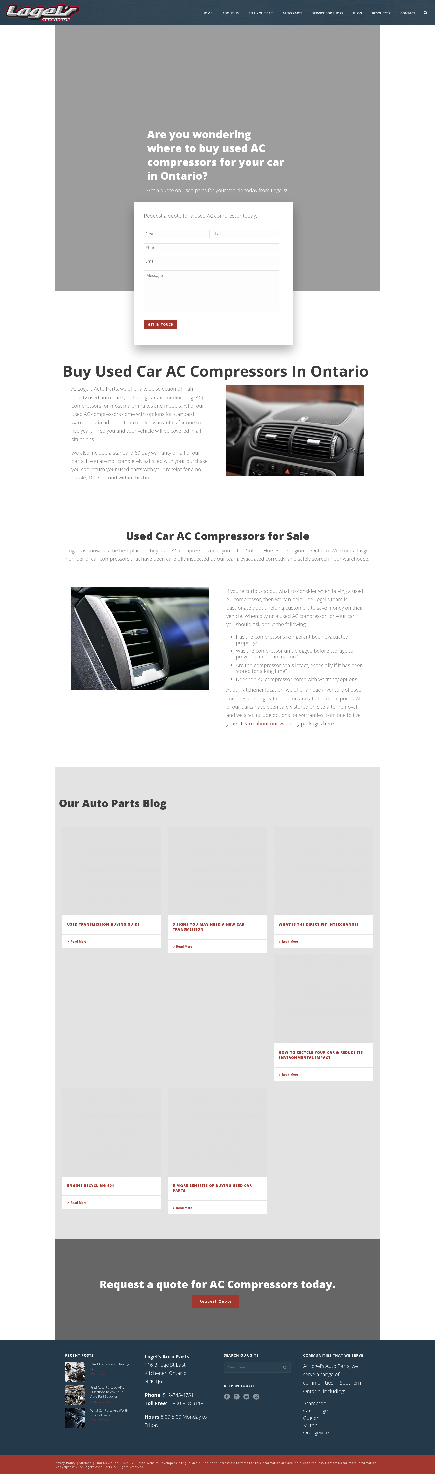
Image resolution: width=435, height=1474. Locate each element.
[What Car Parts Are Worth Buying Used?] (75, 1418)
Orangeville (316, 1432)
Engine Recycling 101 (90, 1185)
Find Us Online (106, 1463)
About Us (230, 13)
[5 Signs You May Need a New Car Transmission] (217, 871)
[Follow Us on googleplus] (237, 1397)
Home (207, 13)
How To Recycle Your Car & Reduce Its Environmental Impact (321, 1055)
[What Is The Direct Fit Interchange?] (323, 871)
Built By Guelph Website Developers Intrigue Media (161, 1463)
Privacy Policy (65, 1463)
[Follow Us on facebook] (227, 1397)
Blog (357, 13)
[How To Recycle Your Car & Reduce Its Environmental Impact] (323, 998)
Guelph (311, 1418)
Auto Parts (292, 13)
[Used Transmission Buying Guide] (111, 871)
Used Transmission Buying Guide (103, 924)
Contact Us (333, 1463)
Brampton (315, 1403)
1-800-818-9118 (185, 1403)
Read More (78, 941)
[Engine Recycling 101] (111, 1132)
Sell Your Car (261, 13)
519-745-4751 (178, 1395)
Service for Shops (327, 13)
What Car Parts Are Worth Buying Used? (109, 1412)
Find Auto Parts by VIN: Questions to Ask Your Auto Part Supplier (107, 1392)
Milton (310, 1425)
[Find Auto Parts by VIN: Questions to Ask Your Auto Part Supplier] (75, 1395)
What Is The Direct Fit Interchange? (319, 924)
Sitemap (85, 1463)
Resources (381, 13)
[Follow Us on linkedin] (246, 1397)
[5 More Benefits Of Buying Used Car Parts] (217, 1132)
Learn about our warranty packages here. (288, 723)
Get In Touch (161, 324)
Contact (407, 13)
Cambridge (315, 1410)
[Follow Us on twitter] (256, 1397)
